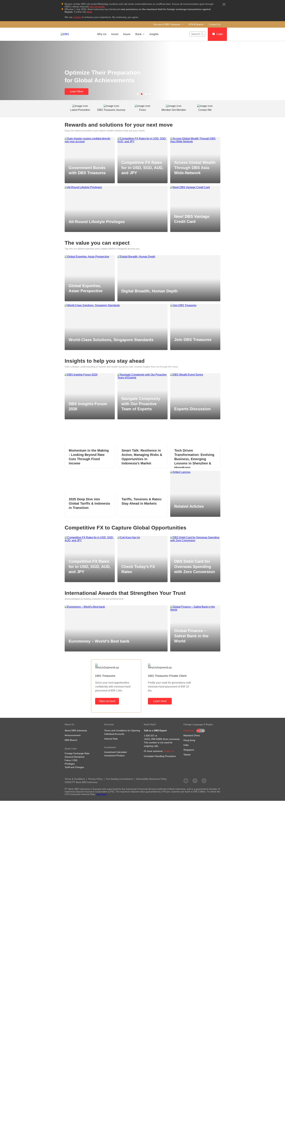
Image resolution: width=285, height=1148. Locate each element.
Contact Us (214, 24)
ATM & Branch (196, 24)
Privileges (70, 763)
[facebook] (194, 780)
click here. (101, 794)
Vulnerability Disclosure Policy (151, 779)
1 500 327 (149, 735)
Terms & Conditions (75, 779)
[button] (224, 4)
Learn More (76, 91)
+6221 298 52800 (153, 739)
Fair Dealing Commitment (119, 779)
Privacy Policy (95, 779)
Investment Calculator (115, 752)
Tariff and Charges (74, 767)
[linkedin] (204, 780)
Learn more (160, 701)
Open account (107, 701)
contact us (168, 751)
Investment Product (114, 755)
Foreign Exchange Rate (77, 753)
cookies (77, 17)
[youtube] (185, 780)
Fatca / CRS (71, 760)
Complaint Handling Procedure (160, 756)
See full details (97, 6)
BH (203, 731)
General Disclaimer (75, 757)
